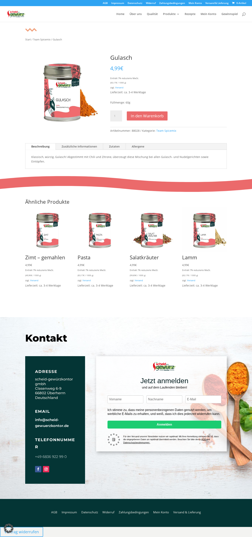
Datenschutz (135, 3)
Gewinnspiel (229, 14)
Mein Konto (195, 3)
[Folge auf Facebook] (38, 469)
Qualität (152, 14)
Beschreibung (40, 146)
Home (120, 14)
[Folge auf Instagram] (46, 469)
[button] (8, 528)
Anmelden (164, 424)
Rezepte (190, 14)
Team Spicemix (42, 39)
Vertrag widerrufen (21, 531)
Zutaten (114, 146)
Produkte (169, 14)
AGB (105, 3)
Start (28, 39)
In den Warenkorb (147, 116)
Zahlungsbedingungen (172, 3)
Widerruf (151, 3)
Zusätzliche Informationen (79, 146)
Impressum (117, 3)
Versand (119, 87)
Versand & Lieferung (217, 3)
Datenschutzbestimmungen (136, 442)
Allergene (138, 146)
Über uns (136, 14)
